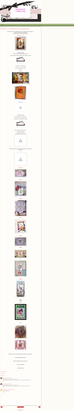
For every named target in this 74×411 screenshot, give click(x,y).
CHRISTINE (20, 198)
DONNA (20, 247)
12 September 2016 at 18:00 (11, 389)
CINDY (20, 217)
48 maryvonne (21, 102)
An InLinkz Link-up (3, 371)
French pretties (5, 389)
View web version (20, 408)
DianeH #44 (20, 85)
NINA (20, 322)
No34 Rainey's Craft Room (20, 35)
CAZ (20, 151)
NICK (20, 302)
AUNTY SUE (21, 167)
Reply (3, 381)
